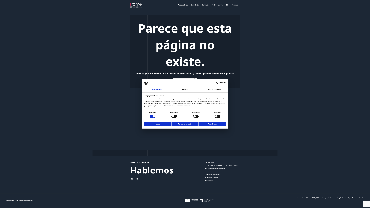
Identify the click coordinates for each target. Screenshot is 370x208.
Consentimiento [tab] (156, 89)
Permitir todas (212, 124)
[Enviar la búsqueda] (194, 79)
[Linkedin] (137, 179)
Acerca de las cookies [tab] (213, 89)
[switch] (174, 116)
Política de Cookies (211, 177)
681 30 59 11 (209, 163)
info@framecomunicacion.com (215, 169)
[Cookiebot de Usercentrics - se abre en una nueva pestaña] (217, 83)
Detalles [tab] (185, 89)
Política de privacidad (212, 175)
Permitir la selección (185, 124)
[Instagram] (132, 179)
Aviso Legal (209, 180)
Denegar (157, 124)
